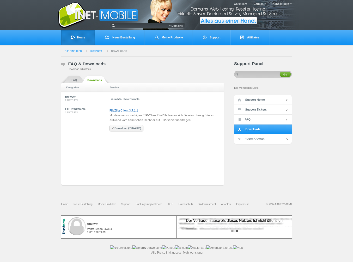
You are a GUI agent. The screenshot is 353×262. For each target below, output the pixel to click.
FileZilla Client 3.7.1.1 (124, 110)
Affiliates (252, 37)
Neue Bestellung (123, 37)
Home (81, 37)
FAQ (74, 80)
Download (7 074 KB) (127, 128)
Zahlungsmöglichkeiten (149, 204)
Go (285, 74)
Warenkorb (240, 3)
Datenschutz (185, 204)
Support (214, 37)
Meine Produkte (172, 37)
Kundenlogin (281, 3)
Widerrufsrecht (207, 204)
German (259, 3)
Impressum (242, 204)
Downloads (94, 80)
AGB (170, 204)
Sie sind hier (73, 51)
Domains (177, 25)
